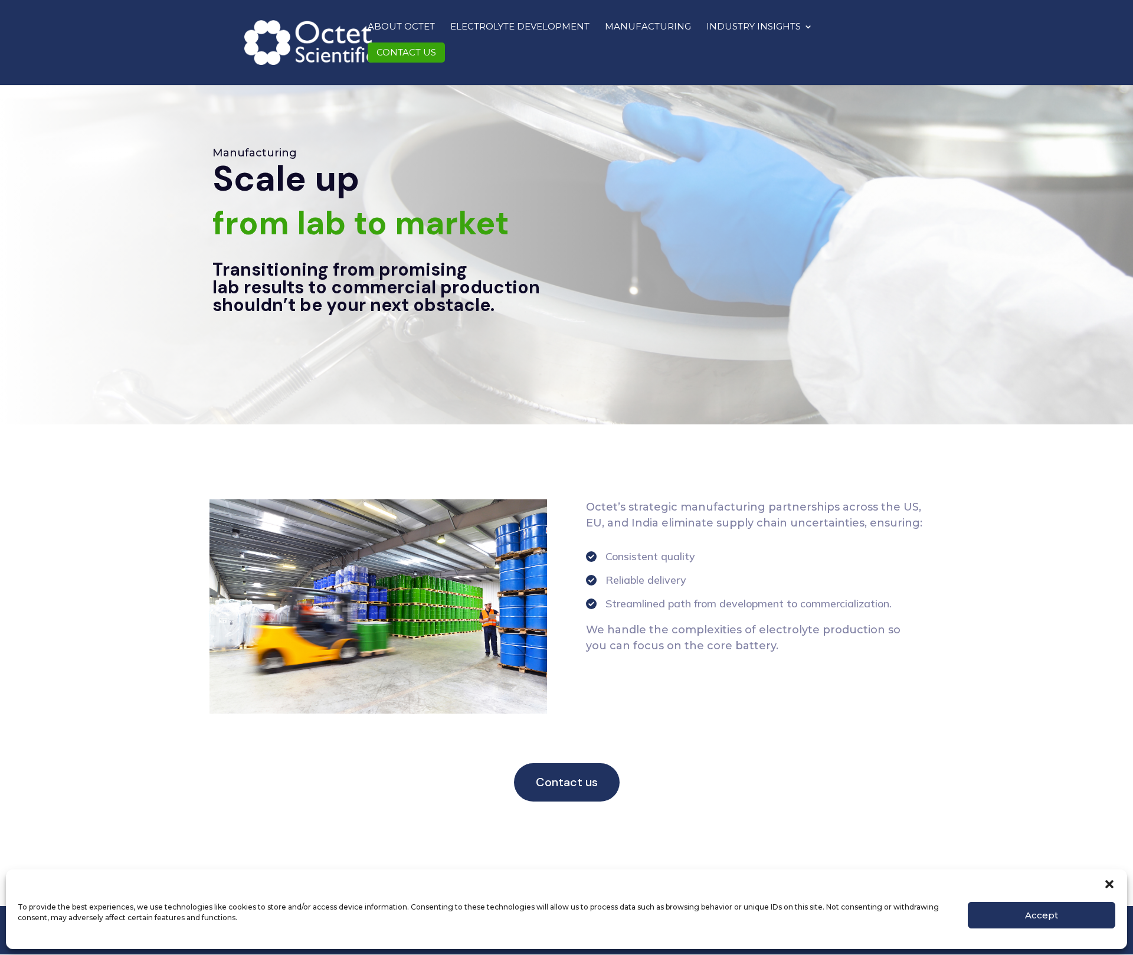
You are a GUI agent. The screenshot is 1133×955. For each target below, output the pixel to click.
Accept (1041, 915)
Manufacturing (648, 26)
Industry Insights (753, 27)
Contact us (406, 52)
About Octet (401, 26)
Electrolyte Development (520, 26)
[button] (1109, 884)
